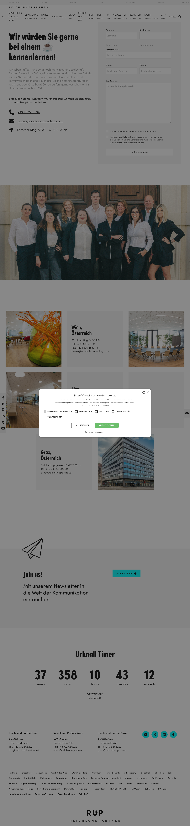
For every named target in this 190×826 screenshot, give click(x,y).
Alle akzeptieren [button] (106, 425)
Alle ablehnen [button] (82, 425)
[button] (95, 432)
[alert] (95, 413)
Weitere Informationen (100, 405)
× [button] (147, 392)
